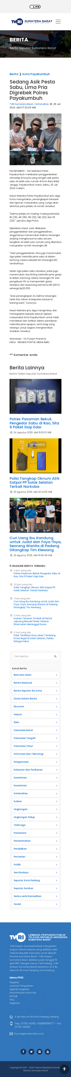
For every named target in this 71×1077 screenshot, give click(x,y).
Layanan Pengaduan (21, 985)
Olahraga (19, 825)
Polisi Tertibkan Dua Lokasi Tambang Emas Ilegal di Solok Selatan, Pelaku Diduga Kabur (34, 638)
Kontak (14, 996)
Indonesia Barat (23, 730)
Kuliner (18, 801)
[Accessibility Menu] (64, 1069)
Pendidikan (20, 848)
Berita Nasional (23, 682)
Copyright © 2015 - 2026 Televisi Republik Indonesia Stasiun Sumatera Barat (35, 1069)
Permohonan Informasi (23, 992)
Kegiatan (15, 1003)
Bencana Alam (22, 675)
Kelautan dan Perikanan (28, 769)
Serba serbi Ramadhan (27, 896)
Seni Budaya (21, 872)
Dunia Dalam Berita (25, 698)
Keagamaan (21, 761)
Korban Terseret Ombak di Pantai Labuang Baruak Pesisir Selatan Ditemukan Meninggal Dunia (33, 621)
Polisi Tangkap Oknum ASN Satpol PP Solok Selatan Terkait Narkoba (34, 482)
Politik (17, 864)
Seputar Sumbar (23, 888)
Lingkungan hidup (24, 817)
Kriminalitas (42, 104)
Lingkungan (20, 809)
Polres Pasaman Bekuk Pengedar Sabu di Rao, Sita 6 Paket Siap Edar (34, 422)
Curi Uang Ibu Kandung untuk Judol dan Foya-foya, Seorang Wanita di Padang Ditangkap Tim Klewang (35, 543)
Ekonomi (19, 706)
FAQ (12, 999)
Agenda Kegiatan (19, 989)
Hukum (18, 714)
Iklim (16, 722)
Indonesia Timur (23, 746)
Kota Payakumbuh (36, 74)
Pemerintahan (22, 840)
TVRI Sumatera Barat (21, 104)
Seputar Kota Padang (27, 880)
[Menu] (58, 22)
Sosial (17, 904)
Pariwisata (20, 833)
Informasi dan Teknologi (28, 754)
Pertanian (19, 856)
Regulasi (14, 982)
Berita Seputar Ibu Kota (28, 690)
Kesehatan (20, 777)
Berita (14, 74)
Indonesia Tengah (25, 738)
